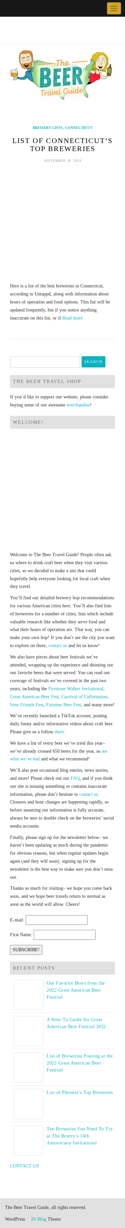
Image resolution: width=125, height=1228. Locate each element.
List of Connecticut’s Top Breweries (62, 144)
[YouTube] (25, 8)
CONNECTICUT (78, 128)
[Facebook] (9, 8)
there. (60, 731)
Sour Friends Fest (26, 704)
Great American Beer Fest (34, 696)
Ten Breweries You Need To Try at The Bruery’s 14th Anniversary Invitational (80, 1135)
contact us (57, 645)
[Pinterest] (32, 8)
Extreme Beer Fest (63, 704)
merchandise (78, 404)
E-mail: (17, 920)
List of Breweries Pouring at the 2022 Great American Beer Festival (80, 1063)
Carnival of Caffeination (84, 696)
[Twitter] (17, 8)
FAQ (75, 778)
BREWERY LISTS (47, 128)
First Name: (21, 934)
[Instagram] (40, 8)
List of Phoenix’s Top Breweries (80, 1092)
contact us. (89, 794)
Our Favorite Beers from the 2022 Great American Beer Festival (76, 990)
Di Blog (38, 1219)
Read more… (74, 318)
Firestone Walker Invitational (75, 688)
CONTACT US (24, 1166)
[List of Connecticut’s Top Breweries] (62, 222)
